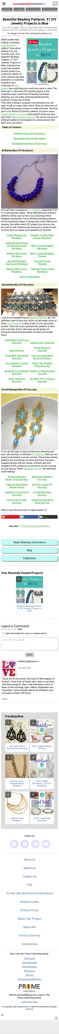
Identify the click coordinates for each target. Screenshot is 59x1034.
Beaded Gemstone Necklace (17, 255)
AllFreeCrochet (29, 962)
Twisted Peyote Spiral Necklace (42, 270)
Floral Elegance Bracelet (42, 349)
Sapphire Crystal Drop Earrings (17, 493)
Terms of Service (29, 935)
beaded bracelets (38, 317)
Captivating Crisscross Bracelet (16, 341)
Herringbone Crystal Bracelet (17, 364)
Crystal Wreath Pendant (42, 262)
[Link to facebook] (14, 844)
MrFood (30, 975)
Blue (29, 550)
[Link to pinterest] (35, 844)
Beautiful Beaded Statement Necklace (17, 262)
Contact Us (30, 876)
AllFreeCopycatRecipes (29, 979)
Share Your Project (29, 918)
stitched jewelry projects (13, 114)
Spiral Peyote (16, 350)
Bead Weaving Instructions (30, 542)
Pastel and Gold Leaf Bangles (35, 526)
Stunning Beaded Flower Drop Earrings (16, 478)
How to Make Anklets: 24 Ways (42, 747)
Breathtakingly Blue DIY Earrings (29, 143)
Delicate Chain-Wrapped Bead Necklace (17, 783)
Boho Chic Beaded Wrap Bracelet (42, 364)
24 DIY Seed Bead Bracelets (42, 819)
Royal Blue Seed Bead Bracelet (16, 357)
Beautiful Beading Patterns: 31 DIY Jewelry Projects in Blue (29, 608)
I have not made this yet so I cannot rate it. (26, 633)
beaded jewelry (8, 45)
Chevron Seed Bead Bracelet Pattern (42, 357)
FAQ (29, 885)
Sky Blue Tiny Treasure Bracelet (42, 380)
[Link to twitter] (24, 844)
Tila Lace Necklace (29, 276)
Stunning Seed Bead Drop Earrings (42, 501)
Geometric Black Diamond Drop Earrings (17, 747)
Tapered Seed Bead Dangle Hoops (16, 486)
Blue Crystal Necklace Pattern (42, 255)
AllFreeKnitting (29, 966)
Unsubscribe (29, 944)
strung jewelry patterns (23, 117)
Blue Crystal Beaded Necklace (42, 247)
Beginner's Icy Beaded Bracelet (17, 372)
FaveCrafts (29, 958)
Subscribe (29, 927)
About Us (29, 859)
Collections (29, 558)
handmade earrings (32, 468)
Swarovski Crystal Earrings (16, 501)
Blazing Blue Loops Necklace (16, 270)
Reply (5, 699)
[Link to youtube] (46, 844)
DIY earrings (38, 454)
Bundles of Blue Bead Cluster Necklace (42, 236)
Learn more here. (29, 1001)
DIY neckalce (34, 210)
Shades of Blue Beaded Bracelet (42, 372)
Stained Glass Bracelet (42, 342)
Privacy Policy (30, 910)
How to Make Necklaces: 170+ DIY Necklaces (42, 783)
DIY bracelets (14, 323)
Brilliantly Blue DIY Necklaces (29, 133)
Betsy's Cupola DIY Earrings (42, 486)
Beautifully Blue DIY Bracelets (29, 138)
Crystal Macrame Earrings (42, 493)
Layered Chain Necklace (17, 819)
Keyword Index (29, 901)
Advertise (29, 868)
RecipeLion (29, 971)
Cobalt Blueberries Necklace (17, 236)
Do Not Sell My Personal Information (29, 893)
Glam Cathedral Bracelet (16, 380)
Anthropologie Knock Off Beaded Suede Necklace (16, 246)
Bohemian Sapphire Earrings (42, 478)
